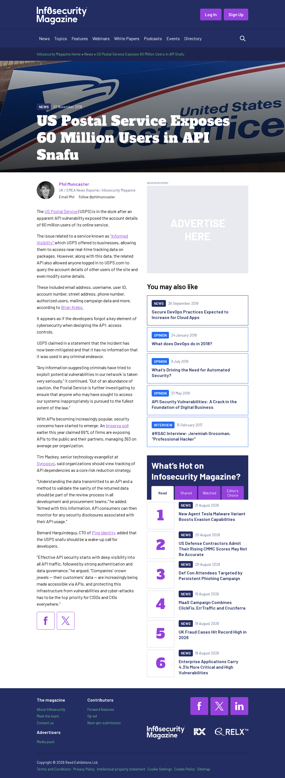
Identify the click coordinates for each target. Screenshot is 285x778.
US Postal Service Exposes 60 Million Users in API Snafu (140, 54)
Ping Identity (103, 532)
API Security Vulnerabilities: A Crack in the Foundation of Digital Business (194, 404)
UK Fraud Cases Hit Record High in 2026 (213, 634)
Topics (60, 38)
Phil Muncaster (74, 184)
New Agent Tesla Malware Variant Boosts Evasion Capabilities (212, 516)
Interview (163, 425)
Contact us (45, 723)
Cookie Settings (160, 769)
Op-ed (92, 716)
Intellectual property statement (121, 769)
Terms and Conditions (54, 769)
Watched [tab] (209, 493)
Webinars (101, 38)
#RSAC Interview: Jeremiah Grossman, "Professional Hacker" (191, 436)
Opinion (160, 335)
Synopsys (46, 463)
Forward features (100, 709)
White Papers (126, 38)
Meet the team (48, 716)
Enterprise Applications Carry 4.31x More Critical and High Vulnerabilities (208, 667)
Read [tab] (162, 493)
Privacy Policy (84, 769)
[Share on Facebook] (46, 621)
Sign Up (236, 14)
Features (80, 38)
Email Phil (66, 197)
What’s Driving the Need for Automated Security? (191, 372)
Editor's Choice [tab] (233, 493)
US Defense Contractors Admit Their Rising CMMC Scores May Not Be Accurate (213, 548)
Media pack (45, 742)
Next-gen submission (104, 723)
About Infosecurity (51, 709)
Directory (193, 38)
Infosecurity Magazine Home (59, 54)
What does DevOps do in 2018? (182, 343)
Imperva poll (117, 425)
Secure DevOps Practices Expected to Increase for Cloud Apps (190, 314)
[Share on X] (66, 621)
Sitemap (203, 769)
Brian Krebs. (72, 307)
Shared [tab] (186, 493)
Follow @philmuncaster (97, 197)
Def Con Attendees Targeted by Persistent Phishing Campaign (210, 575)
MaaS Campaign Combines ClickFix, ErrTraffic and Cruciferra (212, 605)
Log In (211, 14)
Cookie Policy (184, 769)
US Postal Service (61, 211)
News (44, 38)
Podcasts (153, 38)
